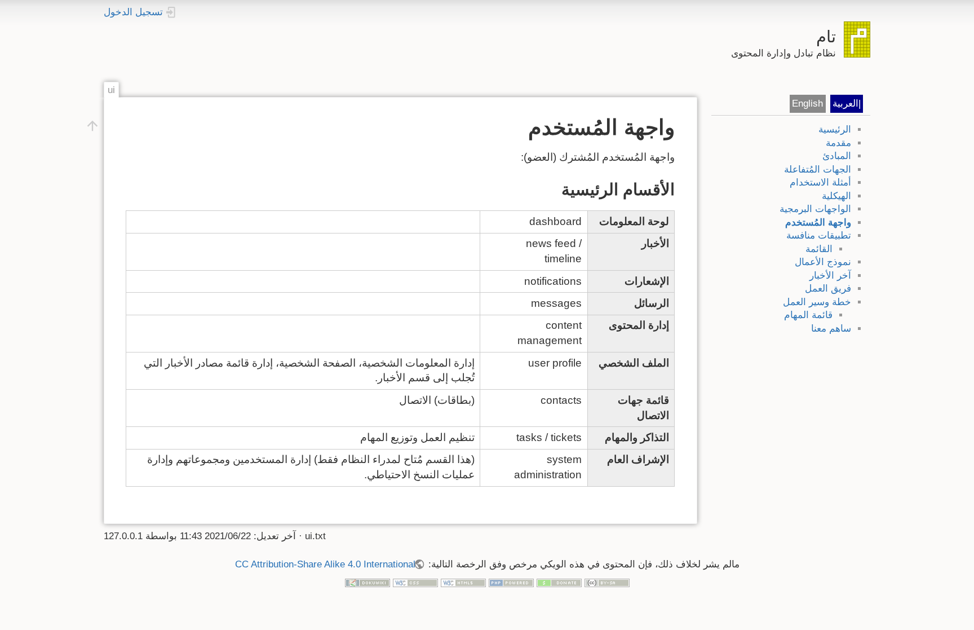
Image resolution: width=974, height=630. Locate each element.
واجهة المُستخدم (818, 222)
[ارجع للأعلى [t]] (92, 125)
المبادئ (836, 156)
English (807, 103)
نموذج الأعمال (823, 262)
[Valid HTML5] (463, 582)
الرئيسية (834, 129)
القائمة (819, 249)
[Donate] (559, 582)
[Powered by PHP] (511, 582)
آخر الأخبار (830, 275)
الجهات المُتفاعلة (817, 169)
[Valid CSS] (415, 582)
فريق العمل (828, 288)
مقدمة (838, 143)
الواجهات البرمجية (815, 209)
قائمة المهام (808, 315)
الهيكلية (836, 196)
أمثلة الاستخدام (820, 182)
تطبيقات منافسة (818, 235)
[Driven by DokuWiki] (367, 582)
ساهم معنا (831, 328)
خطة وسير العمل (817, 302)
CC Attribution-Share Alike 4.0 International (325, 564)
